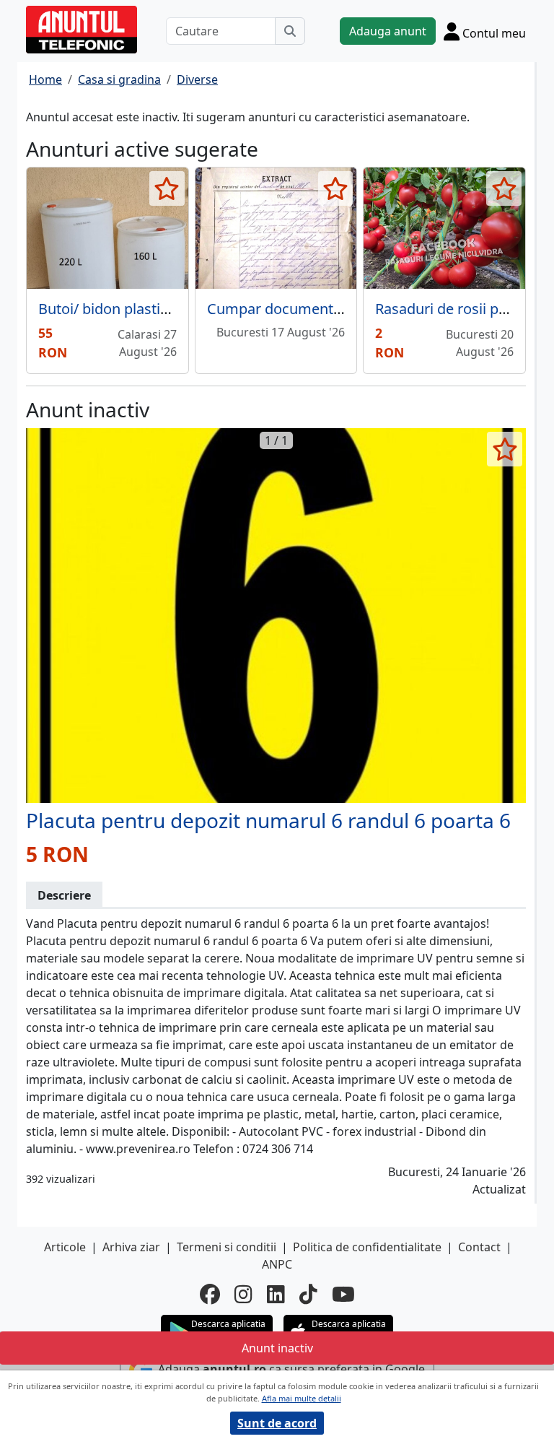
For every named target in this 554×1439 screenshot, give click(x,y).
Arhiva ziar (131, 1247)
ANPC (277, 1264)
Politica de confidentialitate (367, 1247)
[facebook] (210, 1294)
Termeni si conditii (226, 1247)
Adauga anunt (387, 31)
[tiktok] (308, 1294)
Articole (65, 1247)
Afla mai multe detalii (301, 1398)
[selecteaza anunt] (167, 188)
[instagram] (243, 1294)
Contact (479, 1247)
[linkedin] (276, 1294)
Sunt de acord (277, 1423)
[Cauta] (290, 31)
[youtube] (343, 1294)
